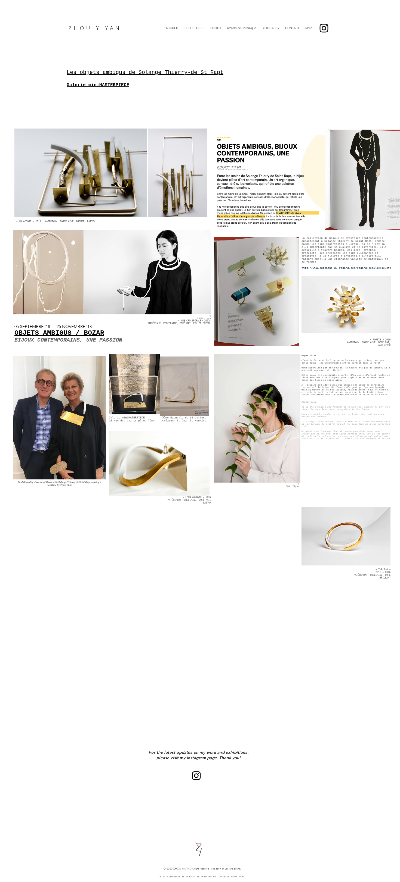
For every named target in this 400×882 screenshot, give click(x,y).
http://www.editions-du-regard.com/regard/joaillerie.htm (346, 268)
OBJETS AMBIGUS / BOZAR (59, 333)
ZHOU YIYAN (181, 869)
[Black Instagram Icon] (324, 28)
